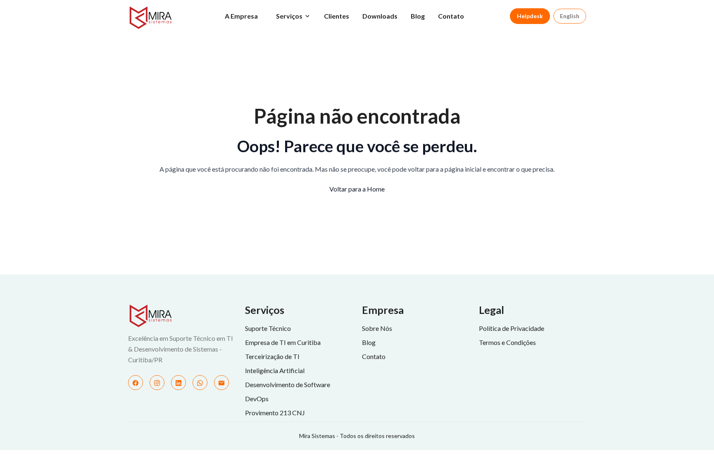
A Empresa (241, 16)
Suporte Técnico (268, 328)
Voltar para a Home (357, 189)
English (569, 15)
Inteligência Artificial (275, 370)
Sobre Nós (377, 328)
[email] (221, 382)
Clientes (336, 16)
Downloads (379, 16)
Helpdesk (530, 15)
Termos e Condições (507, 342)
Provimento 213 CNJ (275, 413)
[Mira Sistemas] (181, 316)
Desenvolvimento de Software (287, 384)
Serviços (289, 16)
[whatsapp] (200, 382)
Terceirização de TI (272, 356)
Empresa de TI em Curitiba (283, 342)
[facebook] (135, 382)
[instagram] (157, 382)
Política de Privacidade (511, 328)
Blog (418, 16)
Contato (451, 16)
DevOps (257, 398)
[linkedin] (178, 382)
